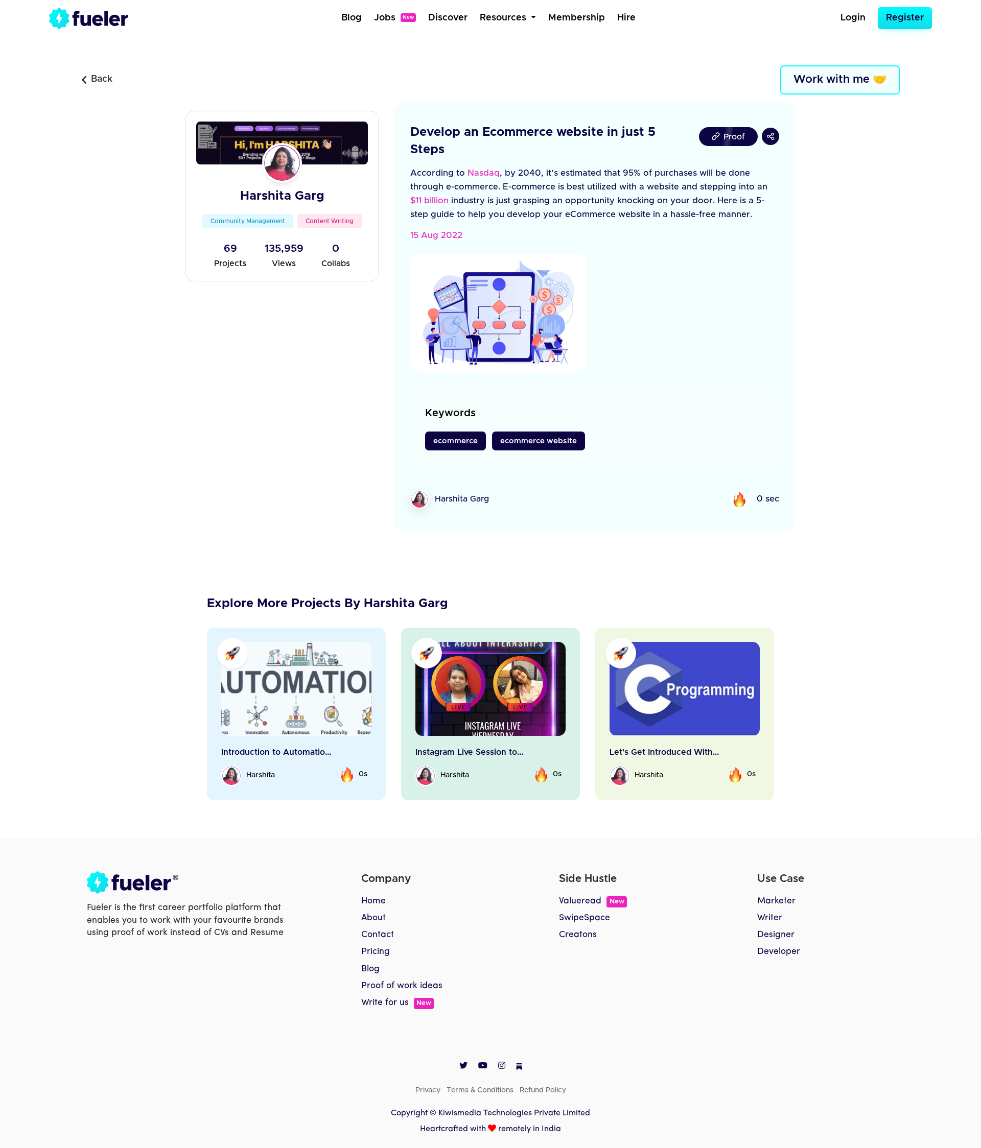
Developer (778, 951)
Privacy (427, 1090)
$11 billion (429, 201)
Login (853, 17)
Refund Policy (543, 1090)
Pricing (375, 951)
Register (905, 17)
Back (101, 79)
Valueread (591, 901)
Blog (351, 17)
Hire (626, 17)
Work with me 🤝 (839, 79)
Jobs (394, 17)
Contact (377, 934)
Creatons (578, 934)
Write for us (396, 1002)
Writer (769, 918)
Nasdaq (484, 173)
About (373, 918)
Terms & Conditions (480, 1090)
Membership (576, 17)
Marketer (776, 901)
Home (373, 901)
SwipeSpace (584, 918)
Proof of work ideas (401, 986)
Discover (448, 17)
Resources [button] (504, 17)
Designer (776, 934)
